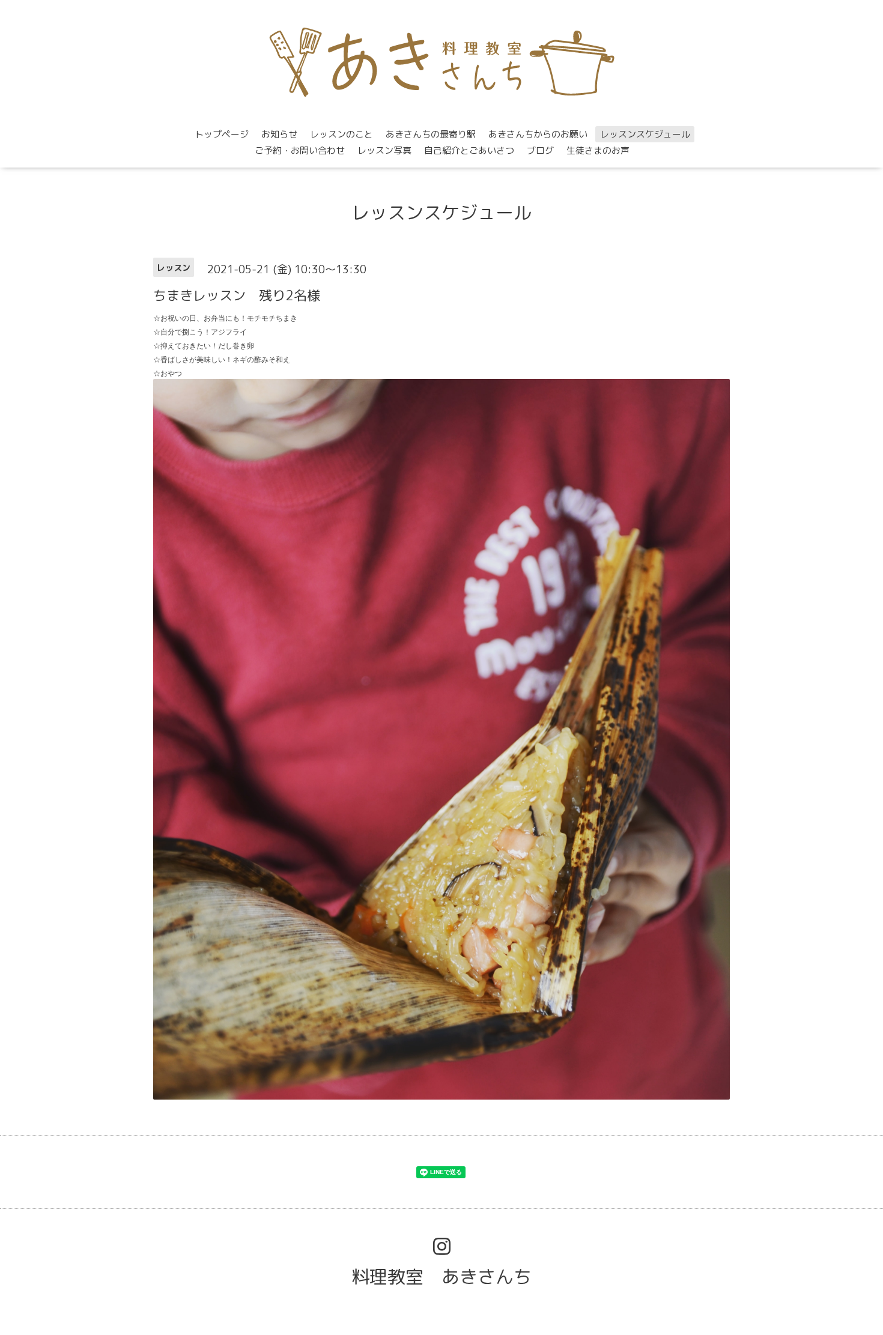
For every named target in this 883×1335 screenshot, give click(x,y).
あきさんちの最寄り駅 (431, 134)
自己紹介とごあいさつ (469, 150)
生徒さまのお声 (598, 150)
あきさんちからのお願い (537, 134)
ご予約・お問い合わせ (300, 150)
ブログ (540, 150)
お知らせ (279, 134)
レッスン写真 (384, 150)
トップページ (222, 134)
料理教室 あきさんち (441, 1276)
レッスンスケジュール (645, 134)
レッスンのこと (341, 134)
